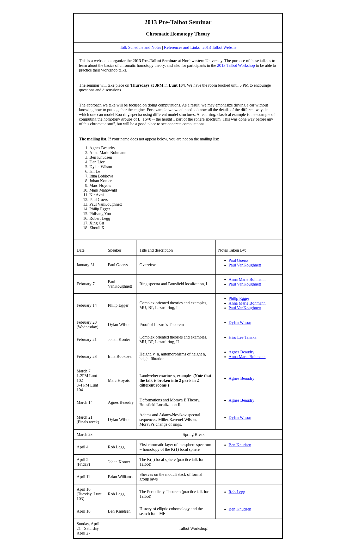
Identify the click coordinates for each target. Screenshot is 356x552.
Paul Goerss (238, 260)
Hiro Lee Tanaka (242, 337)
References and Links (182, 47)
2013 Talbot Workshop (236, 65)
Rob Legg (237, 492)
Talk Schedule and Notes (141, 47)
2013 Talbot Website (219, 47)
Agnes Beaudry (241, 352)
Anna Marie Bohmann (247, 279)
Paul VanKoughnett (245, 265)
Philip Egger (239, 298)
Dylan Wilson (240, 322)
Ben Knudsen (240, 445)
